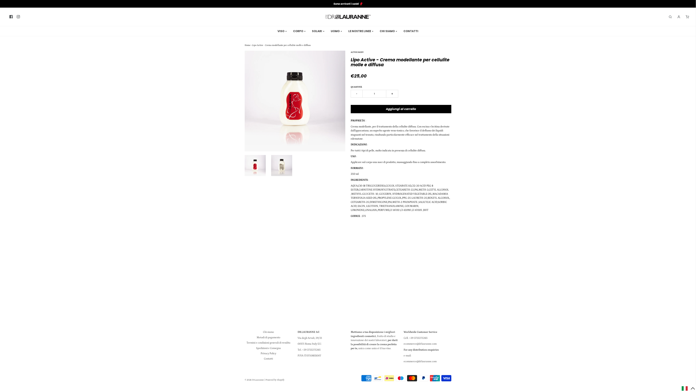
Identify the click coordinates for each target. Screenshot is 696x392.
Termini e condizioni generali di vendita (268, 342)
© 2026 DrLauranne (254, 380)
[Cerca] (668, 17)
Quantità (356, 87)
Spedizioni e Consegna (268, 348)
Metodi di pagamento (268, 337)
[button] (688, 388)
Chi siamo (268, 332)
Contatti (410, 31)
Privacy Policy (268, 353)
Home (247, 45)
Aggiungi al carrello (401, 109)
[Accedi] (677, 17)
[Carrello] (685, 17)
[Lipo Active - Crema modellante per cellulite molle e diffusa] (255, 165)
